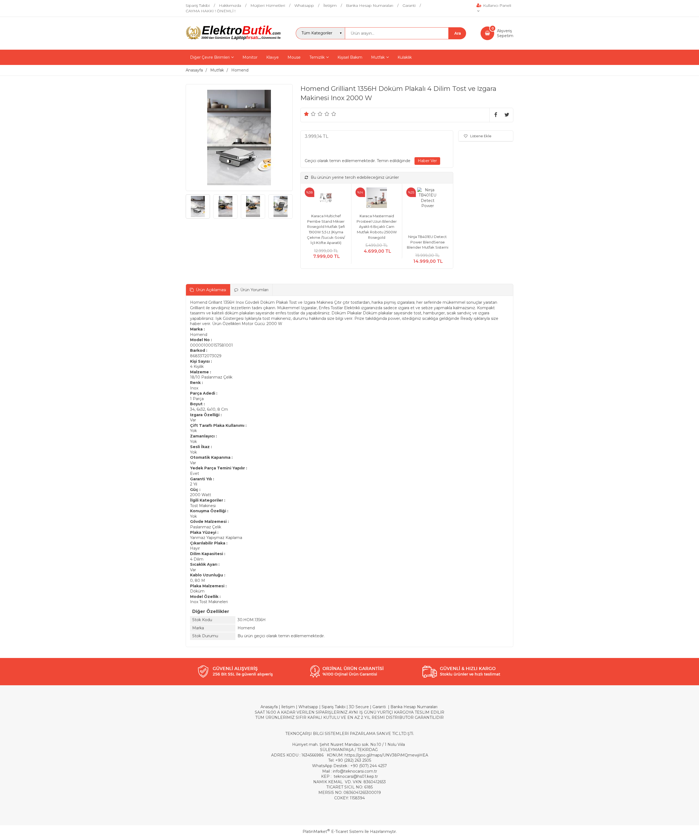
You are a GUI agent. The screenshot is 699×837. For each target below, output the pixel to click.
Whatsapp (308, 706)
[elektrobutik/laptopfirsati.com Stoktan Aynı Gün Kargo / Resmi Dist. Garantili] (233, 39)
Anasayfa (269, 706)
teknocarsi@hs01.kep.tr (356, 776)
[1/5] (306, 114)
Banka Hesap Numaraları (413, 706)
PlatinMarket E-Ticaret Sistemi (333, 831)
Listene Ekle (480, 136)
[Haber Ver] (427, 161)
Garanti (379, 706)
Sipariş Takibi (333, 706)
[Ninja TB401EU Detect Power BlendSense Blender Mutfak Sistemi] (427, 208)
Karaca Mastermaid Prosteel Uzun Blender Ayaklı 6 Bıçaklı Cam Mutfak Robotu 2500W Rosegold (377, 226)
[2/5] (310, 114)
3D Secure (359, 706)
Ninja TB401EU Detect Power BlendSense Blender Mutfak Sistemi (427, 241)
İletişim (288, 706)
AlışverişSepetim (505, 33)
